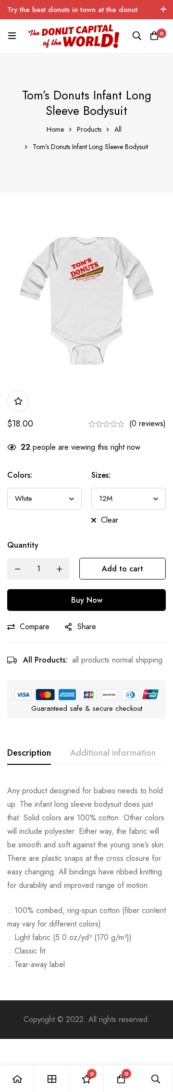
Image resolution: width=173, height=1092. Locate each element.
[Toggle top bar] (163, 9)
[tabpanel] (86, 877)
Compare (34, 626)
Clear (109, 519)
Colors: (19, 475)
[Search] (137, 36)
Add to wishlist (18, 401)
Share (86, 626)
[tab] (29, 753)
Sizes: (101, 475)
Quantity (22, 545)
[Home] (17, 1078)
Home (55, 129)
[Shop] (52, 1078)
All (118, 129)
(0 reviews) (147, 423)
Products (89, 129)
